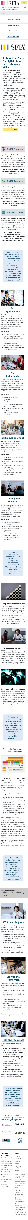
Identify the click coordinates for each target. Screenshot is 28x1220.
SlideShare (5, 1186)
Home (4, 13)
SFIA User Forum (7, 1179)
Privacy (17, 1163)
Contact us (18, 1158)
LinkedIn (4, 1176)
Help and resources (13, 25)
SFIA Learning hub (13, 922)
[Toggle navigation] (25, 7)
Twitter (4, 1181)
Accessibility (18, 1170)
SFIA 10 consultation (13, 36)
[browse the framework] (13, 965)
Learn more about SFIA (10, 130)
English (23, 2)
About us (17, 1156)
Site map (17, 1161)
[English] (12, 3)
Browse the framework (13, 19)
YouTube (4, 1184)
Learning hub (13, 31)
